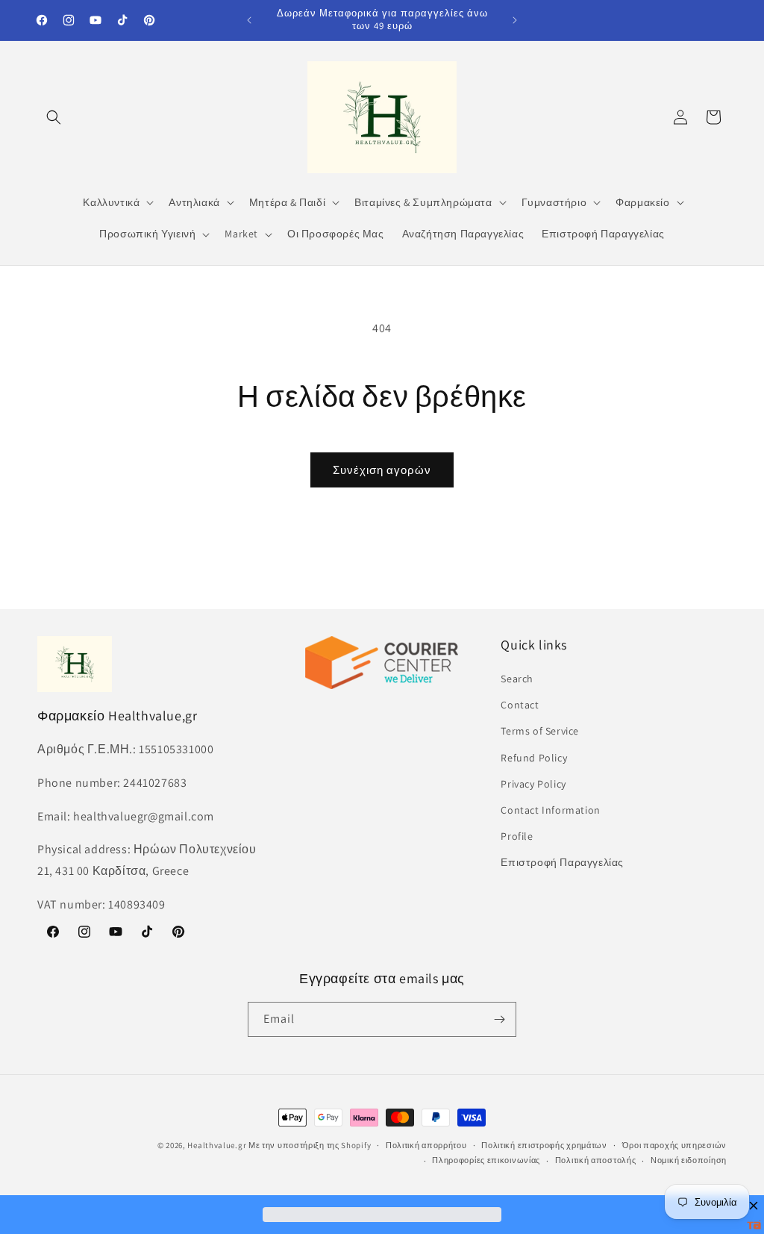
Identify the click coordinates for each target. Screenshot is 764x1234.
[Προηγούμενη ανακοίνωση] (249, 20)
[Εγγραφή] (499, 1019)
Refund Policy (534, 757)
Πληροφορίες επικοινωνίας (486, 1160)
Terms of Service (540, 731)
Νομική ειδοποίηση (689, 1160)
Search (517, 678)
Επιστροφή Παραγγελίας (562, 862)
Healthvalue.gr (216, 1145)
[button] (53, 117)
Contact (520, 704)
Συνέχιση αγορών (382, 470)
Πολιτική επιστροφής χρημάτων (544, 1145)
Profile (517, 836)
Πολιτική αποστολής (595, 1160)
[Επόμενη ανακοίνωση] (514, 20)
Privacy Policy (533, 784)
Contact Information (550, 810)
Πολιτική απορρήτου (426, 1145)
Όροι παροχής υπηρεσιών (674, 1145)
